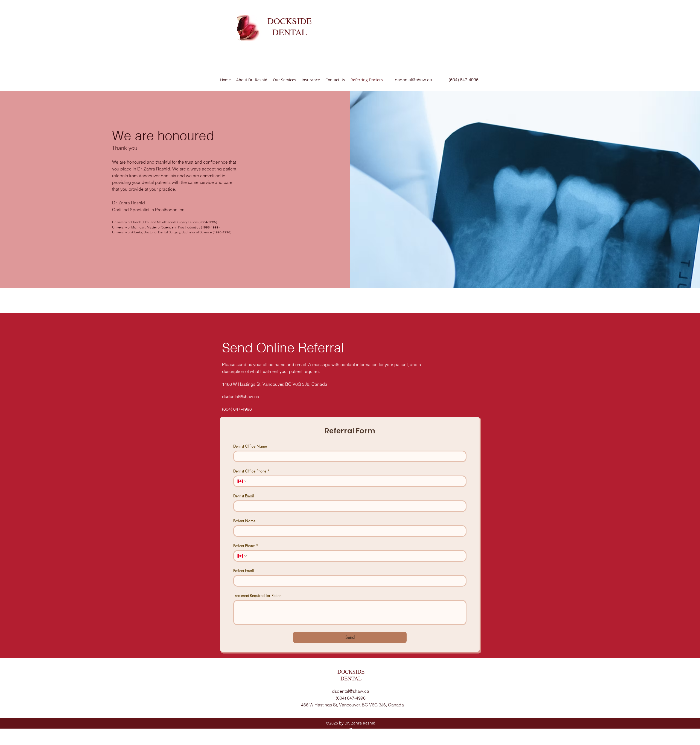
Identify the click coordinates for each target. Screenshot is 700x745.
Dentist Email (243, 496)
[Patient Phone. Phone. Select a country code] (242, 556)
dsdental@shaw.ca (413, 79)
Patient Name (244, 520)
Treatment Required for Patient (257, 595)
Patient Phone (245, 545)
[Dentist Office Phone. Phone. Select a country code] (242, 481)
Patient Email (243, 570)
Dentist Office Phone (251, 471)
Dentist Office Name (250, 446)
